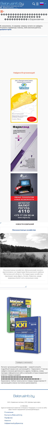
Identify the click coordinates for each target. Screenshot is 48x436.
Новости (7, 420)
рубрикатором (5, 29)
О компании (8, 412)
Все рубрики (3, 12)
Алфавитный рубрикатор (13, 423)
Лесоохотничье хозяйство (24, 230)
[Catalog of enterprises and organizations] (12, 4)
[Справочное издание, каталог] (24, 325)
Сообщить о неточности (24, 362)
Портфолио (8, 418)
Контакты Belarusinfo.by (13, 415)
